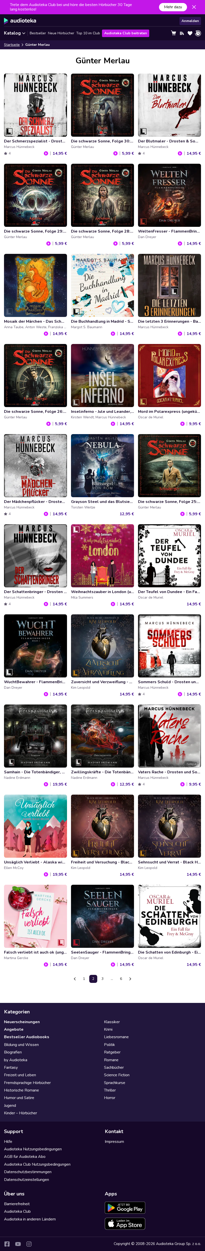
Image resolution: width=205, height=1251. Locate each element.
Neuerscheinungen (22, 1022)
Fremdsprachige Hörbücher (27, 1083)
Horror (109, 1098)
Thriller (110, 1090)
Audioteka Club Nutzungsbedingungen (37, 1164)
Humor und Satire (19, 1098)
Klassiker (112, 1022)
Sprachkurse (114, 1083)
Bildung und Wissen (21, 1044)
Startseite (12, 44)
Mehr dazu (173, 7)
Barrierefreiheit (17, 1204)
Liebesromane (116, 1037)
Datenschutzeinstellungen (26, 1179)
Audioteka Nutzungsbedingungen (33, 1149)
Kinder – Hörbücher (20, 1113)
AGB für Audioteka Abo (25, 1156)
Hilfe (8, 1141)
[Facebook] (7, 1244)
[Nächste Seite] (130, 979)
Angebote (14, 1029)
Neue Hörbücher (61, 33)
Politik (109, 1044)
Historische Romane (21, 1090)
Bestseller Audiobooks (26, 1037)
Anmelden (190, 21)
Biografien (13, 1052)
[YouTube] (18, 1244)
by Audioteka (15, 1060)
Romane (111, 1060)
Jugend (10, 1105)
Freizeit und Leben (20, 1075)
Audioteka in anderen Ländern (30, 1219)
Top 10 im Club (88, 33)
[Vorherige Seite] (75, 979)
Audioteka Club (17, 1211)
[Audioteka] (20, 21)
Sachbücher (114, 1067)
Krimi (108, 1029)
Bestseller (38, 33)
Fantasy (11, 1067)
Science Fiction (117, 1075)
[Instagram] (29, 1244)
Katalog (12, 33)
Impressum (114, 1141)
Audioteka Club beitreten (125, 33)
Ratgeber (112, 1052)
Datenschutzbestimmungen (28, 1172)
